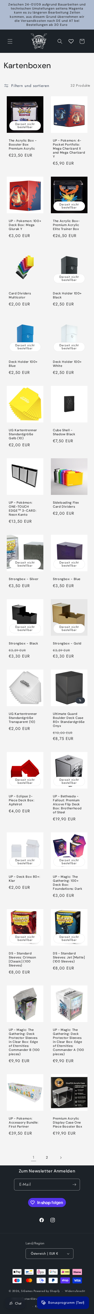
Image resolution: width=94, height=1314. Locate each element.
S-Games (27, 1291)
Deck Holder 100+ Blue (23, 364)
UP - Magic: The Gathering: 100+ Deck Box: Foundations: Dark (67, 883)
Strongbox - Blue (66, 579)
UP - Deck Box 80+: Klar (24, 879)
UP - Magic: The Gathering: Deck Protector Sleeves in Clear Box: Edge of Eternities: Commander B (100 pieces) (24, 1042)
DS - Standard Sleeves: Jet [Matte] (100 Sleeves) (69, 957)
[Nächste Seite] (60, 1157)
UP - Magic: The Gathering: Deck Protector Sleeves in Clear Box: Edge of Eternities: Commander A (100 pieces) (68, 1042)
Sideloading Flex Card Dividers (66, 504)
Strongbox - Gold (67, 643)
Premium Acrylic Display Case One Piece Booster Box (67, 1122)
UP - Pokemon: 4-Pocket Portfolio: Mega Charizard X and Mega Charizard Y (69, 148)
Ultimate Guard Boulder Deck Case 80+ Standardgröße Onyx (69, 720)
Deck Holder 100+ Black (67, 295)
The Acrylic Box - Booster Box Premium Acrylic (23, 144)
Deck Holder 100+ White (67, 364)
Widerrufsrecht (75, 1291)
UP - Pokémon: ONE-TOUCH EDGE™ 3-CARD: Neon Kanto (22, 508)
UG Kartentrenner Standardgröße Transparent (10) (23, 718)
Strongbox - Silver (23, 579)
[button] (10, 41)
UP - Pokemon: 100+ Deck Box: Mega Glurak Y (25, 225)
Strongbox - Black (23, 643)
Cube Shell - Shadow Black (64, 432)
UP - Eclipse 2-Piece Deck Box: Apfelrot (21, 800)
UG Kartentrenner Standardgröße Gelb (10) (23, 434)
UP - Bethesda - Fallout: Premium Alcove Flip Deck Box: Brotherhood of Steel (67, 804)
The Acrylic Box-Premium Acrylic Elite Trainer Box (66, 225)
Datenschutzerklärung (26, 1299)
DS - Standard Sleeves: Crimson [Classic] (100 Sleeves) (22, 959)
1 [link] (34, 1157)
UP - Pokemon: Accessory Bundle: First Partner (24, 1122)
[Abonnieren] (74, 1184)
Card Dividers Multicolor (20, 295)
